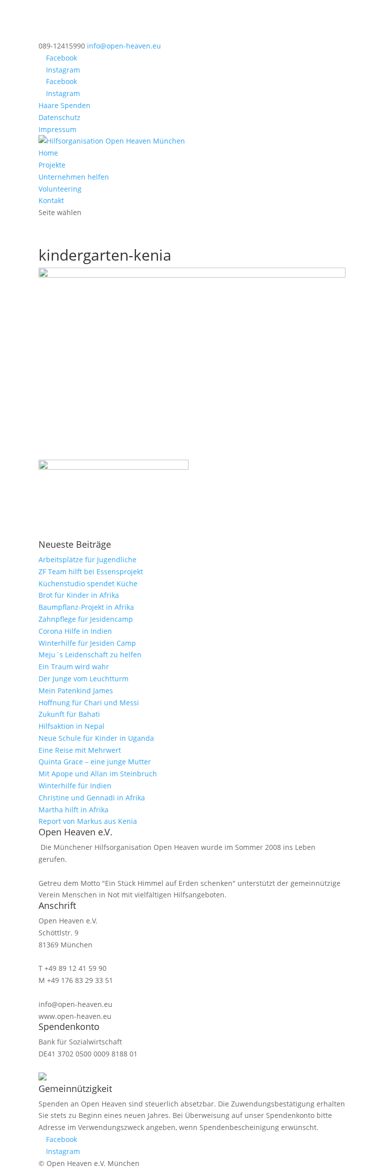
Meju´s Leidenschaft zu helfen (90, 654)
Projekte (52, 165)
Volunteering (60, 189)
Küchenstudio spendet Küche (88, 583)
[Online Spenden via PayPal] (42, 1077)
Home (48, 153)
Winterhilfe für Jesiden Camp (87, 643)
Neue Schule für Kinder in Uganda (96, 738)
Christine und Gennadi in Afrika (91, 797)
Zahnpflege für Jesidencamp (85, 619)
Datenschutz (59, 117)
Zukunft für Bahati (69, 714)
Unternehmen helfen (73, 177)
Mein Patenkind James (75, 690)
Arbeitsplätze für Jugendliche (87, 559)
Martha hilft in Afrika (73, 809)
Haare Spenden (64, 105)
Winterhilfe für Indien (75, 785)
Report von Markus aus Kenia (87, 821)
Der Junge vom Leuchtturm (83, 678)
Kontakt (51, 200)
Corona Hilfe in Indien (75, 631)
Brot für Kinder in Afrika (78, 595)
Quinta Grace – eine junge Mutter (94, 761)
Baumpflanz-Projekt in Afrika (86, 607)
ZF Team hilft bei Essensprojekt (90, 571)
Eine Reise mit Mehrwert (79, 750)
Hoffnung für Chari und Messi (88, 702)
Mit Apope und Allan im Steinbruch (97, 773)
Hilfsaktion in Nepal (71, 726)
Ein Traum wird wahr (73, 666)
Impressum (57, 129)
